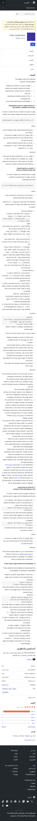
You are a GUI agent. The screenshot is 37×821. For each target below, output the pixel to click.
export (14, 688)
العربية (29, 797)
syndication (5, 692)
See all (4, 727)
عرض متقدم (31, 697)
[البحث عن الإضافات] (17, 14)
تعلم (34, 765)
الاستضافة (32, 756)
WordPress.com (29, 780)
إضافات (15, 756)
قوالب (16, 753)
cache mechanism (18, 415)
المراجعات (30, 55)
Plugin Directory (30, 8)
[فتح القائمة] (3, 2)
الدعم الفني (32, 768)
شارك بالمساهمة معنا (11, 765)
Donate (14, 771)
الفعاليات (15, 768)
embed (10, 465)
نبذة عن (33, 750)
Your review (31, 727)
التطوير (31, 64)
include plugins (27, 554)
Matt (32, 783)
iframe (26, 470)
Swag (15, 774)
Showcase (14, 750)
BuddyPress (31, 789)
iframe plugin (19, 475)
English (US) (5, 684)
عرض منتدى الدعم (29, 740)
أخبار (34, 753)
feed (10, 688)
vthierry (18, 38)
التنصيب (31, 60)
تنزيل (32, 44)
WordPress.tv (30, 774)
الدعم (32, 69)
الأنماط (16, 760)
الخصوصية (32, 760)
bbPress (32, 786)
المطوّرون (32, 771)
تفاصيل (31, 51)
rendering (4, 688)
